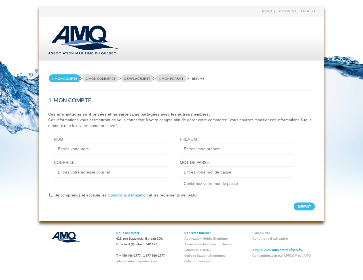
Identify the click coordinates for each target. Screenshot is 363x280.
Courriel (64, 162)
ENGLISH (308, 11)
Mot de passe (194, 162)
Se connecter (287, 11)
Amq (83, 40)
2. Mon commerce (100, 78)
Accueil (267, 11)
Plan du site (261, 233)
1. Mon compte (64, 78)
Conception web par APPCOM (274, 255)
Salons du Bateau (197, 250)
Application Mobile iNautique (206, 238)
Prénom (188, 139)
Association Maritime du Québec (208, 244)
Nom (58, 139)
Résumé (198, 78)
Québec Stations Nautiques (204, 255)
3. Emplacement (137, 78)
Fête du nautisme (197, 261)
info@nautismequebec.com (137, 261)
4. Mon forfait (171, 78)
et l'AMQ (304, 255)
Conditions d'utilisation (128, 195)
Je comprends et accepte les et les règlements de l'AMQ (126, 195)
